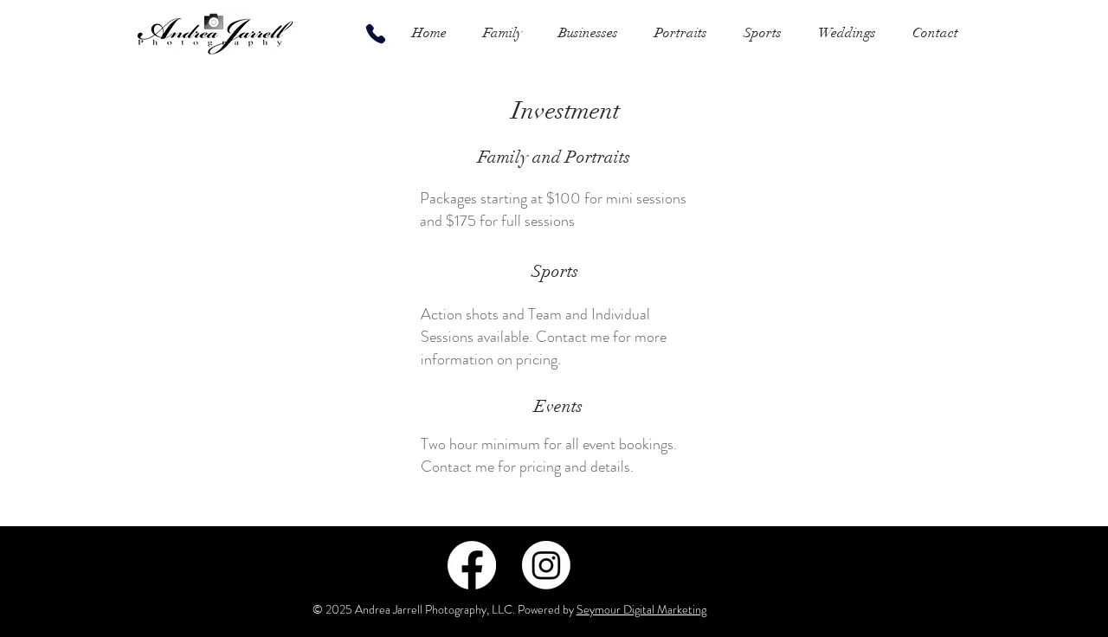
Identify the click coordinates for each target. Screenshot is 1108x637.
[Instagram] (546, 565)
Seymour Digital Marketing (641, 609)
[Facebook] (472, 565)
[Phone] (375, 33)
